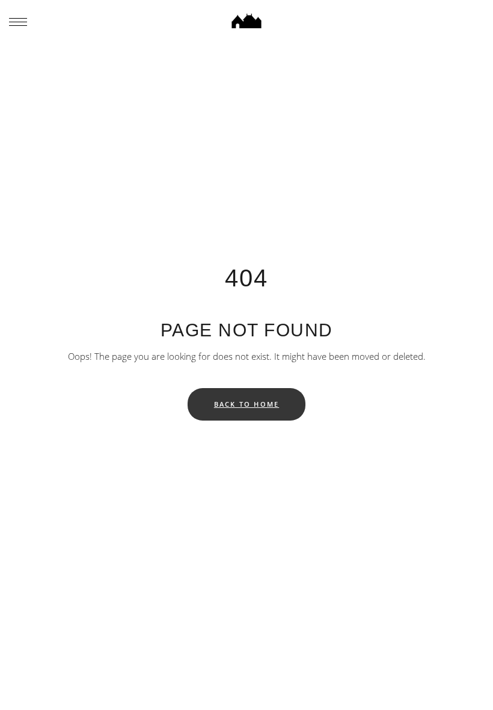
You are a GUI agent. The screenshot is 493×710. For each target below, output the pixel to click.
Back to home (246, 404)
